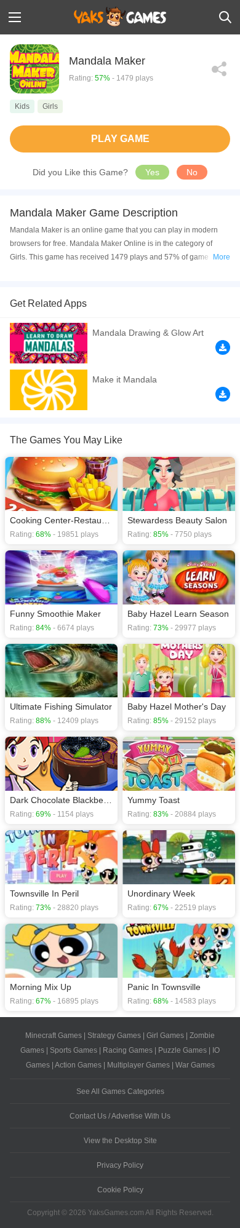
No (192, 172)
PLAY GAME (120, 138)
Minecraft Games (53, 1035)
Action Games (78, 1065)
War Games (195, 1065)
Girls (50, 106)
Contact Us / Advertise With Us (120, 1116)
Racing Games (128, 1050)
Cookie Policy (120, 1190)
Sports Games (73, 1050)
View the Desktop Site (120, 1140)
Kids (22, 106)
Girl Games (165, 1035)
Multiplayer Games (138, 1065)
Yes (152, 172)
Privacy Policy (120, 1165)
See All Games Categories (120, 1091)
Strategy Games (114, 1035)
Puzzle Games (182, 1050)
